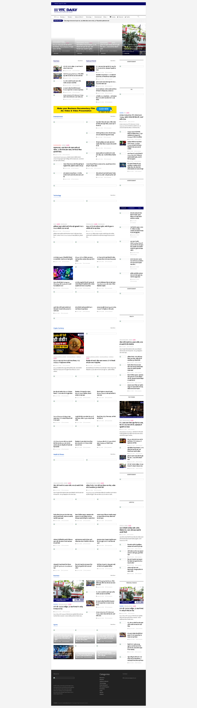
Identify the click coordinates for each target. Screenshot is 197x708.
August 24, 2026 (67, 70)
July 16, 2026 (130, 139)
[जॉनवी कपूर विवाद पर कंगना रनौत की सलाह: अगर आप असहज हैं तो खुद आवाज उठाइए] (90, 135)
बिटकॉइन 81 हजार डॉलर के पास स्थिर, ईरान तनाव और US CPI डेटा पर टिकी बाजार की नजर (84, 443)
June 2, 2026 (79, 263)
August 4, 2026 (57, 261)
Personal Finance (63, 604)
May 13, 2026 (57, 449)
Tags (139, 208)
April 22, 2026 (79, 570)
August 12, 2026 (57, 231)
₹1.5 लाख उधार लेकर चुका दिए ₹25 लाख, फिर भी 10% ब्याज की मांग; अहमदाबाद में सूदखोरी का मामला (63, 47)
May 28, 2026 (57, 288)
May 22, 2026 (100, 177)
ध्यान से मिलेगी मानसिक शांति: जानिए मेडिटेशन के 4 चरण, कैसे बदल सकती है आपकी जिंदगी (130, 530)
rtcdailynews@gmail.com (130, 678)
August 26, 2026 (100, 79)
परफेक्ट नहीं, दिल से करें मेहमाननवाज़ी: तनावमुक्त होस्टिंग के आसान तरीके (135, 569)
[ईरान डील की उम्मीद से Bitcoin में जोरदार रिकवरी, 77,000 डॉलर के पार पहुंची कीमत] (63, 382)
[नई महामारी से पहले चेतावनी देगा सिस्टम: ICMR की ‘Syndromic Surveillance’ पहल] (63, 555)
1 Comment (133, 222)
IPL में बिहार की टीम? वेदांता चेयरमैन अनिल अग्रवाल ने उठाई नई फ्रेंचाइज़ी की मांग (85, 654)
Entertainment (98, 17)
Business (62, 17)
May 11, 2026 (79, 543)
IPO (125, 112)
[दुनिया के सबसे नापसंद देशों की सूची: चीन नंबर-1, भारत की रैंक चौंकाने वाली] (90, 84)
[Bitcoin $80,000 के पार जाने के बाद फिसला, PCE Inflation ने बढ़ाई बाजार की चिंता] (68, 343)
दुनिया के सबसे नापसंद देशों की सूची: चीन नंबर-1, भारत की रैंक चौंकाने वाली (133, 47)
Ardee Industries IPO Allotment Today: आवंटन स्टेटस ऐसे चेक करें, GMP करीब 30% (105, 614)
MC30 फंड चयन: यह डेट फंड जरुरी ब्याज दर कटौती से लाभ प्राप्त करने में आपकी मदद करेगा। (136, 261)
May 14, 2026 (101, 420)
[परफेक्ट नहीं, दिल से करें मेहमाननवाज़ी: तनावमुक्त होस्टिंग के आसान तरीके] (123, 569)
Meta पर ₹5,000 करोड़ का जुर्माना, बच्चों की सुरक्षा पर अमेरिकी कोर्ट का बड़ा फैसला (100, 227)
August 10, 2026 (67, 99)
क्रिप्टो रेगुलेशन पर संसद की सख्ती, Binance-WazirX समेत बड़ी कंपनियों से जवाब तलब (106, 393)
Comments (131, 208)
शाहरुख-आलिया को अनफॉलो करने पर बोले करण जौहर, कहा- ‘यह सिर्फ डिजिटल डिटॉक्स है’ (106, 154)
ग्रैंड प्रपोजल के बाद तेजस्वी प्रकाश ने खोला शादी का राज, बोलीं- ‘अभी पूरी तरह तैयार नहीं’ (106, 174)
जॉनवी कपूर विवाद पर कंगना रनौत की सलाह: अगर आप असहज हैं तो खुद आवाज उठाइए (106, 134)
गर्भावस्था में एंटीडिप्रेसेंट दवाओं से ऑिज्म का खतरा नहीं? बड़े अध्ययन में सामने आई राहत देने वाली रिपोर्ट (62, 541)
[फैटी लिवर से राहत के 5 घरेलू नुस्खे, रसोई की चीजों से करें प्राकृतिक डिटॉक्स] (107, 555)
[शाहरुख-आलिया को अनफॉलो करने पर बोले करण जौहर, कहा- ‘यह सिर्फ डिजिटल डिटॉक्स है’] (90, 155)
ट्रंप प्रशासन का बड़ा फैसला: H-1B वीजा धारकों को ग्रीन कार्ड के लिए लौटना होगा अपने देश (73, 175)
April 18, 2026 (101, 568)
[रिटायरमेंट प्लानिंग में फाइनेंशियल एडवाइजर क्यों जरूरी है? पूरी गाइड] (123, 546)
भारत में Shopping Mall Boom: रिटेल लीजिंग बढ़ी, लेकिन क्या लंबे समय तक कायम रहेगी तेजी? (105, 582)
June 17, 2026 (100, 128)
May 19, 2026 (101, 657)
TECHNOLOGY (63, 223)
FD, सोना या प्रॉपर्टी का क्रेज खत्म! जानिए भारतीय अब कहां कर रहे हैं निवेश (105, 593)
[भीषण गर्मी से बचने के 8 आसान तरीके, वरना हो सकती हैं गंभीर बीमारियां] (68, 470)
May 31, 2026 (100, 148)
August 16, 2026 (57, 154)
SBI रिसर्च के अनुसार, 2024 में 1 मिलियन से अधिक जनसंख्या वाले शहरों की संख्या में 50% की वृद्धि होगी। (136, 229)
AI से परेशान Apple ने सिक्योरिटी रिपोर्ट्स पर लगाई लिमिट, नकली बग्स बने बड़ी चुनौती (63, 258)
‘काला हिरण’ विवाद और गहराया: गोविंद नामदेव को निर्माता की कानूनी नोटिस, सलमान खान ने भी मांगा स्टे (106, 123)
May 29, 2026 (100, 159)
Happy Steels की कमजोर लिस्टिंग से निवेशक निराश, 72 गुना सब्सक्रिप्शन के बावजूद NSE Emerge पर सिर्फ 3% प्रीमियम (135, 134)
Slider (65, 42)
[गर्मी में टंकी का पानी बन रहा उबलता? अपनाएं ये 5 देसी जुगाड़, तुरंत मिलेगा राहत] (123, 552)
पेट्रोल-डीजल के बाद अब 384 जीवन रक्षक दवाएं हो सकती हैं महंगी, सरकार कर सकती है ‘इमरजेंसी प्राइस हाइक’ (63, 516)
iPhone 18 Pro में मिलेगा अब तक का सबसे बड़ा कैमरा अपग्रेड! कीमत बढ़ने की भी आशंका (84, 259)
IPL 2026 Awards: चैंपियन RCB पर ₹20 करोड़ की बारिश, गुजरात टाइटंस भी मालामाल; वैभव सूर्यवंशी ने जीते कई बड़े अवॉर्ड (106, 637)
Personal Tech (90, 223)
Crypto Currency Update (82, 40)
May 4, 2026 (57, 570)
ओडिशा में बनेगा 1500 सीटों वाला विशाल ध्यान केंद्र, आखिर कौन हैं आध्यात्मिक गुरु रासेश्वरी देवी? (100, 486)
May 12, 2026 (79, 447)
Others (105, 17)
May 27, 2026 (131, 651)
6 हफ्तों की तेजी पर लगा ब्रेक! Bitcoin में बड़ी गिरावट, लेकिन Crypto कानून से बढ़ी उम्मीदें (84, 418)
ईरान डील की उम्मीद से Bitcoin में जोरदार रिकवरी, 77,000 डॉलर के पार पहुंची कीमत (62, 392)
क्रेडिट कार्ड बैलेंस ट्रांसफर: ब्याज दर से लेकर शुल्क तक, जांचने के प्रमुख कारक (136, 275)
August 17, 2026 (100, 93)
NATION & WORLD (60, 42)
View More (56, 53)
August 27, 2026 (57, 365)
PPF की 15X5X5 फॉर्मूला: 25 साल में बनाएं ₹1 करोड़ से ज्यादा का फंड (135, 465)
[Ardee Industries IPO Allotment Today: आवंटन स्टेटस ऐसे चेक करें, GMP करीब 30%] (57, 97)
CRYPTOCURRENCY (80, 42)
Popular (123, 208)
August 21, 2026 (67, 78)
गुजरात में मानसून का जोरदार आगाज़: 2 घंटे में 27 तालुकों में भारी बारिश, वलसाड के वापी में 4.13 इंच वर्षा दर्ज (84, 20)
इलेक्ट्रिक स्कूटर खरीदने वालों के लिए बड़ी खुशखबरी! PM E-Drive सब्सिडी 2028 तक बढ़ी (68, 227)
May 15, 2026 (57, 545)
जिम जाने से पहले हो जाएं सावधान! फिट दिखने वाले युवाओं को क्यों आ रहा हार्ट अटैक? (83, 566)
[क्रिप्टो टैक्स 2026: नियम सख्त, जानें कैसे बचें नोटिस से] (107, 407)
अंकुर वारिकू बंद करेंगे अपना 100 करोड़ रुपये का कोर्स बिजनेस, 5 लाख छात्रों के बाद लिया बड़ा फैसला (135, 658)
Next (142, 21)
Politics (110, 42)
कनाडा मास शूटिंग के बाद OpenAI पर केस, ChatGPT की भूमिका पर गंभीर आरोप (106, 308)
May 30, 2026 (101, 261)
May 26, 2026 (67, 168)
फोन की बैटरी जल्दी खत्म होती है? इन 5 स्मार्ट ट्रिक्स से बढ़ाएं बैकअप (83, 308)
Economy (102, 688)
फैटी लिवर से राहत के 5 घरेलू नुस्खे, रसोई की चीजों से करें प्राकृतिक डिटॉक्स (106, 565)
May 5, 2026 (57, 313)
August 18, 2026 (67, 85)
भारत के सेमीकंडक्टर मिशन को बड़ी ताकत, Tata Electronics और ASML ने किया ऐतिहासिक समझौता (106, 284)
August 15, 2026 (100, 102)
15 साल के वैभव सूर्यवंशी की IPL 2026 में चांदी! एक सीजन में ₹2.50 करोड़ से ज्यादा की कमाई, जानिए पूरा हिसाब (84, 638)
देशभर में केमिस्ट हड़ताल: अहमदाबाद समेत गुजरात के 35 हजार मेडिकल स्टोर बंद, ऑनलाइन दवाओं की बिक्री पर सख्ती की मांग (85, 516)
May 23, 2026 (67, 179)
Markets (70, 17)
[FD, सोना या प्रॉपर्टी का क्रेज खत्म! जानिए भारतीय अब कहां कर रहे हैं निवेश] (57, 83)
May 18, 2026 (57, 422)
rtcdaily (55, 703)
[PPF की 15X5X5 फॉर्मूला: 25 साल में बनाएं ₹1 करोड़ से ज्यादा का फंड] (57, 68)
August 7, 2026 (90, 231)
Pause (138, 21)
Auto (54, 223)
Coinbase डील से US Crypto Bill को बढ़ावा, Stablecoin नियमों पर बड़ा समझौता (106, 443)
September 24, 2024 (135, 234)
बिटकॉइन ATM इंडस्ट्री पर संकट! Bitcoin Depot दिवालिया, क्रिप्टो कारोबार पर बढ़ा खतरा (83, 393)
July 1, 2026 (130, 151)
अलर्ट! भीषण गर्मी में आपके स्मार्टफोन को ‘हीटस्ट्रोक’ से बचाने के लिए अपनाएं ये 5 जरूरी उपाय (62, 309)
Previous (140, 21)
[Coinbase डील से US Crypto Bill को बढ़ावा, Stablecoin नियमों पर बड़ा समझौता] (107, 432)
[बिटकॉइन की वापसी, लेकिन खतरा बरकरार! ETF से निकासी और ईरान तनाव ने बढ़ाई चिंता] (101, 343)
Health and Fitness (58, 482)
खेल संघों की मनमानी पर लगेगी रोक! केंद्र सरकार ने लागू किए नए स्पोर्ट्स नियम (63, 654)
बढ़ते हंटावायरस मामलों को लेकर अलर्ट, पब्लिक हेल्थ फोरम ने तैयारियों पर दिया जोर (84, 540)
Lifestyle (122, 525)
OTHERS (64, 145)
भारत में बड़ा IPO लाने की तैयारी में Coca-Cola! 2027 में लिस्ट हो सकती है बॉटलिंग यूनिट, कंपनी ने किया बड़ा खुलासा (135, 156)
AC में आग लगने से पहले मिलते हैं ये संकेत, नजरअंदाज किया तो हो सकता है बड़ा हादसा (106, 258)
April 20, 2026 (131, 573)
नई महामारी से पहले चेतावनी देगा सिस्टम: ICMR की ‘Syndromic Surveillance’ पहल (62, 566)
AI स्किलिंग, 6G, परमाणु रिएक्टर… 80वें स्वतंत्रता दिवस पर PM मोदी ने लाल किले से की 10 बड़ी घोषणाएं (106, 97)
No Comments (76, 70)
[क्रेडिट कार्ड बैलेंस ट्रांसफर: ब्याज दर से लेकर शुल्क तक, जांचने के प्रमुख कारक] (124, 273)
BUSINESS (55, 604)
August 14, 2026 (67, 92)
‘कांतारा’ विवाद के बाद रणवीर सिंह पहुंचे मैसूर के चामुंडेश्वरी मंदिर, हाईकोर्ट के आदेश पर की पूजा (73, 165)
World (137, 42)
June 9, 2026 (99, 137)
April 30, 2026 (101, 311)
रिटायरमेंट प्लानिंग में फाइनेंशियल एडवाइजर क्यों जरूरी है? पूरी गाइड (135, 545)
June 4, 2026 (58, 641)
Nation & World (79, 17)
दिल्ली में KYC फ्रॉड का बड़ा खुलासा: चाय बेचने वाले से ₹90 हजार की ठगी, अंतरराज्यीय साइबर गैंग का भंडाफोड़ (135, 646)
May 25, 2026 (57, 395)
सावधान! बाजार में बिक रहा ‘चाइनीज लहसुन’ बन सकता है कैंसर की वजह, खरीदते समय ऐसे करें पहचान (106, 516)
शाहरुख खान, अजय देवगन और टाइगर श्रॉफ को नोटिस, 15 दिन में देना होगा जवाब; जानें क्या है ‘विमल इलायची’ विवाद (67, 150)
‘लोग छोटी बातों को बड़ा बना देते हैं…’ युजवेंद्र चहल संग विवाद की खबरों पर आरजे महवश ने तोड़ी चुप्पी (106, 654)
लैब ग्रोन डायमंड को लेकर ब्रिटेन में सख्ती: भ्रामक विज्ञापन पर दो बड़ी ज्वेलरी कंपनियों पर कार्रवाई (136, 215)
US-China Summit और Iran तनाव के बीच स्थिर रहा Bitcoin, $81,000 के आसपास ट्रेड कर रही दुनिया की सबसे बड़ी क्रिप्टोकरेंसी (62, 444)
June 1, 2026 (80, 641)
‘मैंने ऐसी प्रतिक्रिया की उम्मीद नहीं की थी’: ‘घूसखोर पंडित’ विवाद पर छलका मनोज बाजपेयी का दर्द (106, 144)
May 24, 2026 (90, 168)
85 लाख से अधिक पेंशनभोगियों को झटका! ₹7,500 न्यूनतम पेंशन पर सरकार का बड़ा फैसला (105, 603)
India (54, 42)
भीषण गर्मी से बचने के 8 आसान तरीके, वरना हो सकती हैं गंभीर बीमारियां (131, 343)
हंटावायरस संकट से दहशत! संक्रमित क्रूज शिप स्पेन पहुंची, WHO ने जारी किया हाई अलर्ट (106, 541)
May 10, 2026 (101, 545)
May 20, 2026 (101, 397)
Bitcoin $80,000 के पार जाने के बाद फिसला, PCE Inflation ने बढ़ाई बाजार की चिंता (86, 47)
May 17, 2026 (79, 422)
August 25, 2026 (100, 86)
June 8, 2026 (90, 365)
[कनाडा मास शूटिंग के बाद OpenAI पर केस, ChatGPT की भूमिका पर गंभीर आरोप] (107, 298)
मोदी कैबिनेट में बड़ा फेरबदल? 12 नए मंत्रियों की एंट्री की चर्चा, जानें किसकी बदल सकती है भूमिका (110, 47)
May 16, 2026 (101, 288)
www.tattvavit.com (67, 703)
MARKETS (87, 42)
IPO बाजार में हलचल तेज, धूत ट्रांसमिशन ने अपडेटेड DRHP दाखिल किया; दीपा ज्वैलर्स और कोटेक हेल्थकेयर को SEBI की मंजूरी (135, 166)
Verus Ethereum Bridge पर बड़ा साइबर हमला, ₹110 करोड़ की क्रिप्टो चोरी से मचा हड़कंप (62, 418)
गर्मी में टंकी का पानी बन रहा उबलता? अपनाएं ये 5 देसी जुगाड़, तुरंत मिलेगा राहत (135, 552)
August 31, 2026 (100, 72)
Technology (88, 17)
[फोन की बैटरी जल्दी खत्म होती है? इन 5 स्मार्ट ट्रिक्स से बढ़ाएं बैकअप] (85, 298)
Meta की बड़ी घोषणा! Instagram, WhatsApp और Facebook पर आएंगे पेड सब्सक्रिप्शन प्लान (62, 284)
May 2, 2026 (78, 311)
